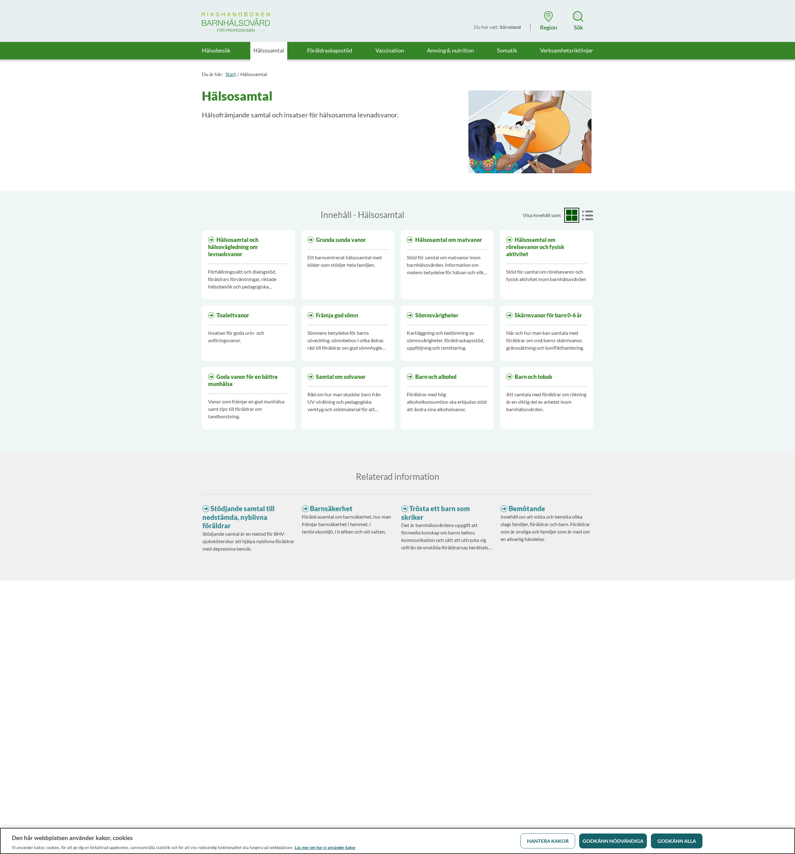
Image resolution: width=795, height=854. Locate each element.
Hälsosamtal (253, 74)
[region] (397, 841)
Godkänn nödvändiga (613, 841)
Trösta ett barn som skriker (435, 512)
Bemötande (527, 508)
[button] (548, 20)
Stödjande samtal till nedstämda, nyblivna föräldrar (238, 517)
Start (230, 74)
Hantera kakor (548, 841)
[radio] (571, 215)
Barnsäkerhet (331, 508)
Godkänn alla (676, 841)
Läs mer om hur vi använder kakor (325, 847)
